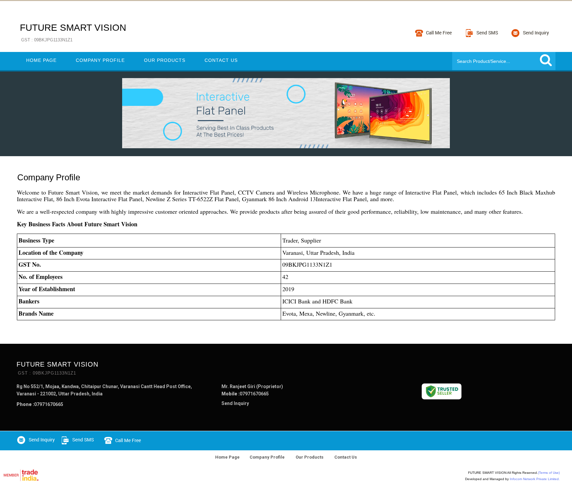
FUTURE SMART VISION (73, 32)
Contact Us (221, 60)
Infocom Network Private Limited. (535, 479)
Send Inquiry (235, 403)
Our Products (164, 60)
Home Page (41, 60)
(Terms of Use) (549, 472)
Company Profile (100, 60)
